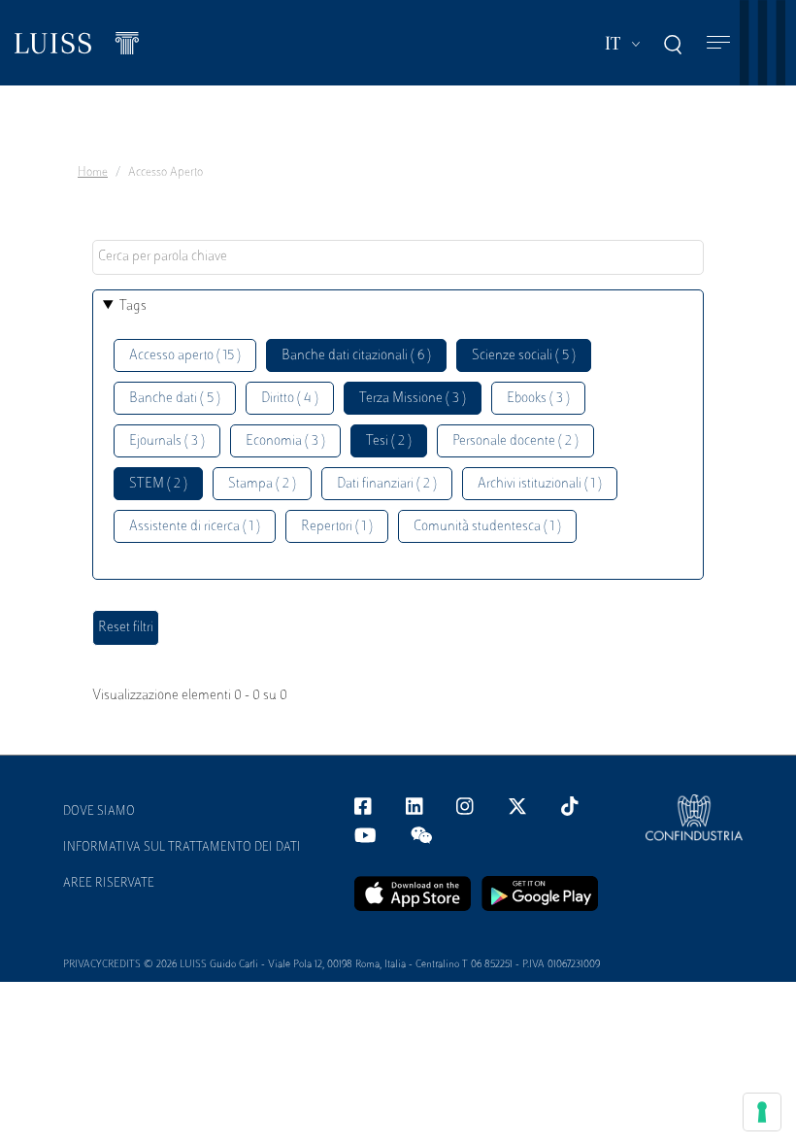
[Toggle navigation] (718, 43)
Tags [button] (133, 306)
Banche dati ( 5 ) (174, 398)
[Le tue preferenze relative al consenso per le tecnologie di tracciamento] (762, 1112)
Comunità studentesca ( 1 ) (487, 527)
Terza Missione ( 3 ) (412, 398)
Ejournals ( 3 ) (167, 441)
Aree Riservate (108, 884)
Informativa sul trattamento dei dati (182, 848)
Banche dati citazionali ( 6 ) (356, 356)
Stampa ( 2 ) (262, 484)
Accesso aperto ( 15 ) (185, 356)
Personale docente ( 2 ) (515, 441)
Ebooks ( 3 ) (538, 398)
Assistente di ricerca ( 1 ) (194, 527)
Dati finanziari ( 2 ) (387, 484)
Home (93, 173)
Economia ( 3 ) (285, 441)
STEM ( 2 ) (158, 484)
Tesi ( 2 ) (389, 441)
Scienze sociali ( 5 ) (524, 356)
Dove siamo (99, 812)
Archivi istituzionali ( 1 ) (540, 484)
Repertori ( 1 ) (337, 527)
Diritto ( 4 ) (289, 398)
